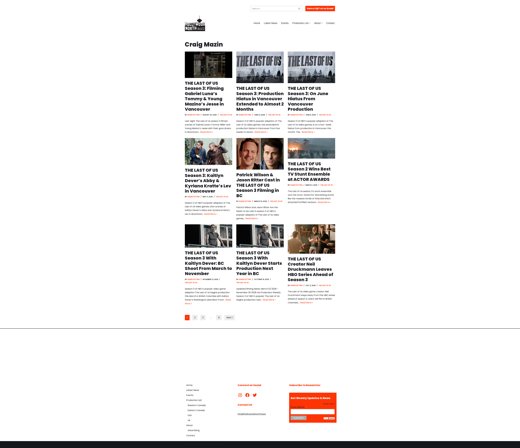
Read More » (206, 132)
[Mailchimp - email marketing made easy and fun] (329, 419)
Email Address (298, 407)
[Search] (299, 8)
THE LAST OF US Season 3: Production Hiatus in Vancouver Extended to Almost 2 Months (260, 98)
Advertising (193, 430)
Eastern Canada (196, 410)
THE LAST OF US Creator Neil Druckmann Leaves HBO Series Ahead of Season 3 (310, 269)
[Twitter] (254, 395)
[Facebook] (247, 395)
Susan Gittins (193, 115)
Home (257, 23)
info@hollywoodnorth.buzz (252, 414)
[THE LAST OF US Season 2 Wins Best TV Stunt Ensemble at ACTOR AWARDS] (311, 148)
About (189, 425)
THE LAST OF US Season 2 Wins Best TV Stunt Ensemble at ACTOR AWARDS (309, 171)
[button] (309, 23)
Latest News (270, 23)
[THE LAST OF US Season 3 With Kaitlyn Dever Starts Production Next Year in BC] (260, 236)
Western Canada (197, 405)
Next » (229, 317)
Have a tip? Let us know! (320, 8)
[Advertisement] (260, 354)
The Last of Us (226, 115)
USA (190, 415)
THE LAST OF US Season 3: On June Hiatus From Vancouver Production (308, 98)
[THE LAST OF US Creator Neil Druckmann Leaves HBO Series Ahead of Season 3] (311, 239)
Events (285, 23)
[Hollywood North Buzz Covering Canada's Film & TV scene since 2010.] (195, 23)
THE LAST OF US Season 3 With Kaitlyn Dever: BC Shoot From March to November (208, 263)
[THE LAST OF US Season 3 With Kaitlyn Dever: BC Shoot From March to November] (208, 236)
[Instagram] (240, 395)
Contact (330, 23)
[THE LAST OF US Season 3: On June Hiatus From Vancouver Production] (311, 67)
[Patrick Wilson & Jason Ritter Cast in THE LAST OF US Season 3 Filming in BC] (260, 154)
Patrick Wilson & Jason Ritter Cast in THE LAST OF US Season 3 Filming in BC (258, 185)
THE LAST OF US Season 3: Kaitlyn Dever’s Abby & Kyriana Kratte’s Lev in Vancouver (208, 180)
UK (189, 420)
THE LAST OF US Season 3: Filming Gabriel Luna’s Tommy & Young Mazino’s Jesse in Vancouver (204, 96)
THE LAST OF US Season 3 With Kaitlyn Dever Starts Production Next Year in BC (259, 263)
